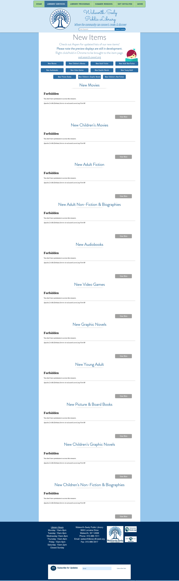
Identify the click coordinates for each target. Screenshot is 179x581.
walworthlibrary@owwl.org (93, 539)
